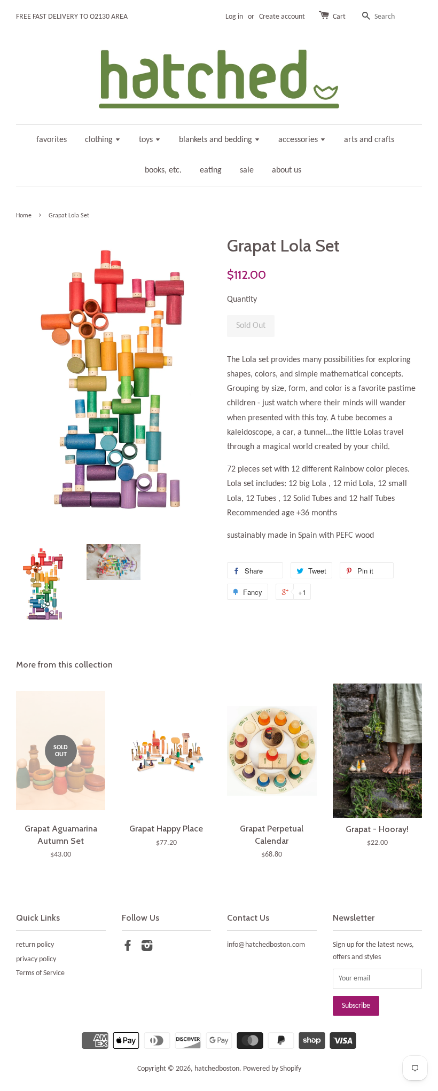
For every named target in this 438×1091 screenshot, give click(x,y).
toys (147, 140)
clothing (100, 140)
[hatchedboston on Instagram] (147, 948)
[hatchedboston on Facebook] (128, 948)
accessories (299, 140)
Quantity (242, 299)
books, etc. (163, 170)
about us (286, 170)
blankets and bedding (216, 140)
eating (211, 170)
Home (24, 216)
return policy (35, 944)
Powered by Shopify (272, 1068)
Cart (339, 17)
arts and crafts (369, 140)
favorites (51, 140)
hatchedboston (216, 1068)
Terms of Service (40, 973)
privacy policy (36, 959)
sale (247, 170)
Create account (282, 17)
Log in (234, 17)
